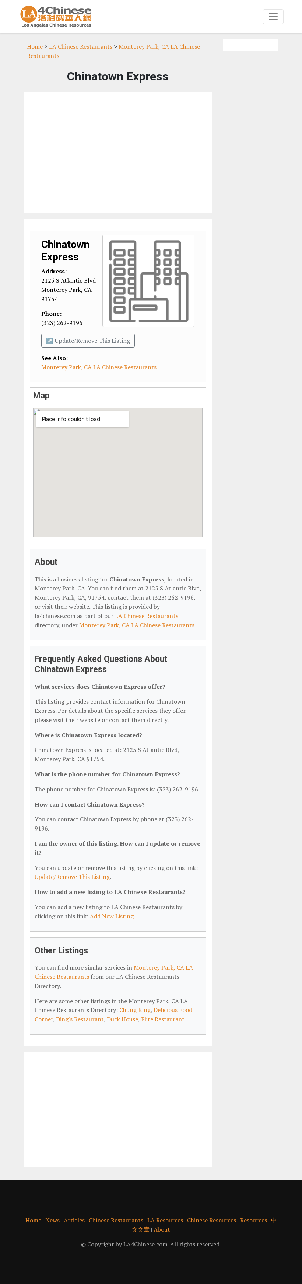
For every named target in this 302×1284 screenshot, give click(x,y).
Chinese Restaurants (116, 1220)
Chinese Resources (211, 1220)
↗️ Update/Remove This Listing (88, 340)
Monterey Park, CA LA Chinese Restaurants (99, 367)
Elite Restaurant (163, 1019)
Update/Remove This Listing (72, 877)
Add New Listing (112, 916)
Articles (74, 1220)
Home (35, 46)
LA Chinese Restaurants (80, 46)
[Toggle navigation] (273, 16)
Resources (253, 1220)
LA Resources (165, 1220)
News (52, 1220)
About (162, 1229)
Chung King (135, 1010)
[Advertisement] (118, 152)
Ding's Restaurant (80, 1019)
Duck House (122, 1019)
